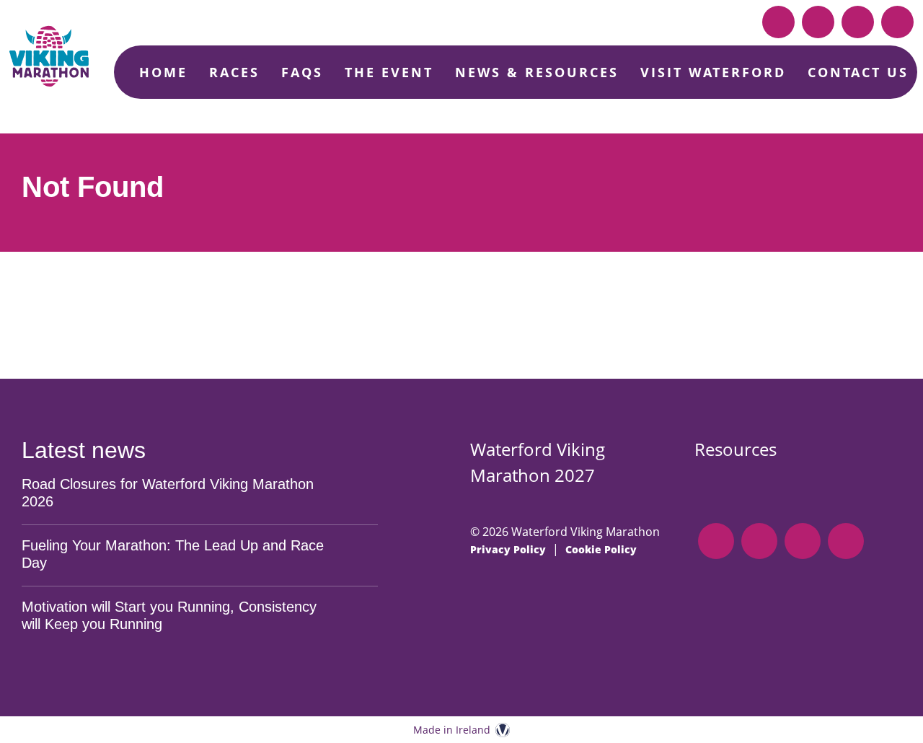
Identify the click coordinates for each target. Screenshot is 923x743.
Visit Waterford (713, 72)
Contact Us (858, 72)
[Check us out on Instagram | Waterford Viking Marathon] (858, 22)
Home (163, 72)
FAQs (302, 72)
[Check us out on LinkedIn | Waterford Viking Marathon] (778, 22)
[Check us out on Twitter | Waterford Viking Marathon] (897, 22)
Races (234, 72)
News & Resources (537, 72)
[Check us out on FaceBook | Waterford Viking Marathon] (818, 22)
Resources (735, 449)
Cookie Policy (601, 549)
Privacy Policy (508, 549)
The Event (389, 72)
